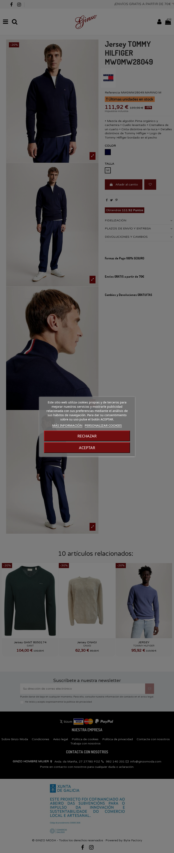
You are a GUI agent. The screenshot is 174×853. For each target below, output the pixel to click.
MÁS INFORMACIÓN (67, 425)
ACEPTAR (87, 447)
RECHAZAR (87, 436)
